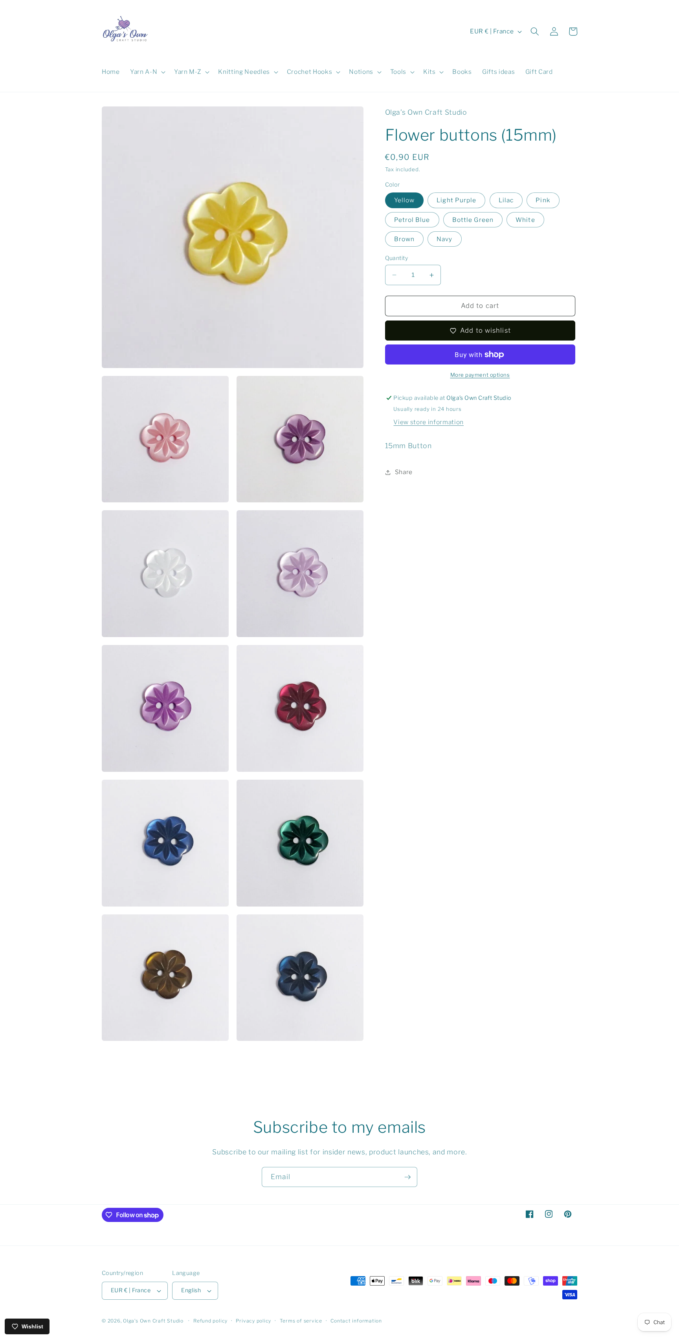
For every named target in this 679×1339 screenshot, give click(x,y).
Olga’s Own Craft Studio (153, 1321)
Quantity (396, 258)
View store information (428, 422)
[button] (147, 72)
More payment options (480, 375)
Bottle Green (473, 219)
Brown (404, 239)
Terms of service (301, 1321)
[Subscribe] (407, 1177)
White (525, 219)
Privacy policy (253, 1321)
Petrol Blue (412, 219)
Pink (543, 200)
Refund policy (210, 1321)
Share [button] (404, 472)
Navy (444, 239)
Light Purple (456, 200)
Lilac (506, 200)
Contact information (356, 1321)
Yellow (404, 200)
